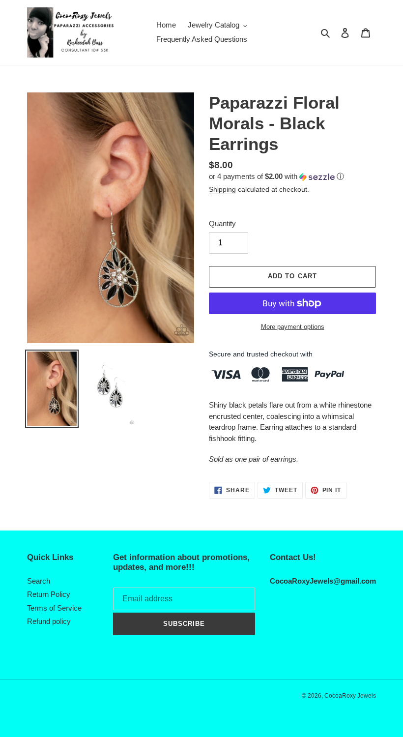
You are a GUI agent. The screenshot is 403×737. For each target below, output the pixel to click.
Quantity (222, 223)
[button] (276, 176)
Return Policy (48, 594)
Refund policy (49, 621)
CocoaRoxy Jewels (350, 695)
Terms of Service (54, 608)
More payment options (292, 326)
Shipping (222, 189)
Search (38, 581)
